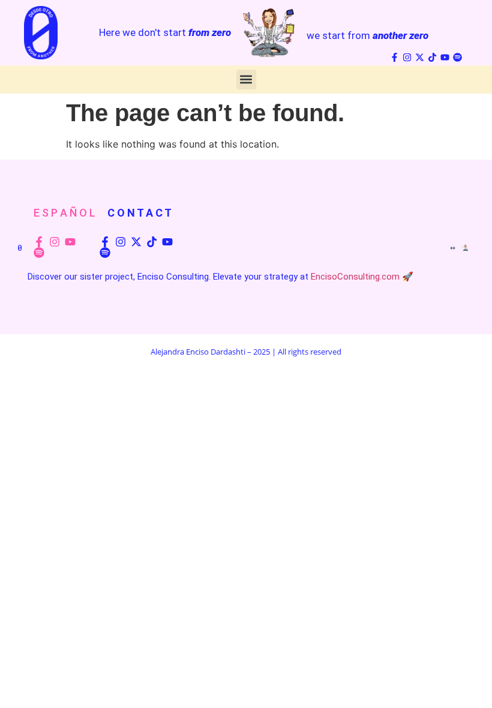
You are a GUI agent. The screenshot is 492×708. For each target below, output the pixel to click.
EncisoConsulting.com (355, 276)
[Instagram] (407, 57)
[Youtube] (444, 57)
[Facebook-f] (394, 57)
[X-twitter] (419, 57)
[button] (246, 79)
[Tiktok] (432, 57)
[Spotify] (457, 57)
